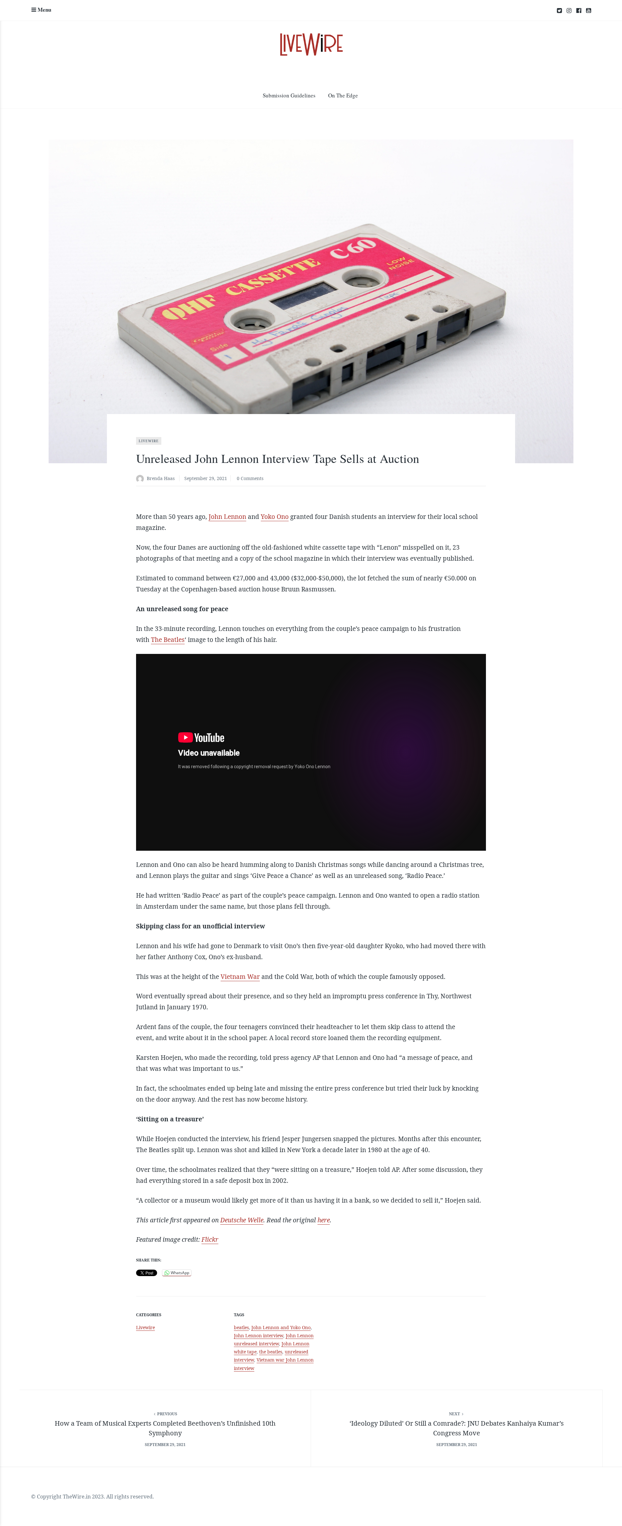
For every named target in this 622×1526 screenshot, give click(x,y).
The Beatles (168, 639)
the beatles (270, 1352)
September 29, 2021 (205, 478)
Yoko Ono (275, 516)
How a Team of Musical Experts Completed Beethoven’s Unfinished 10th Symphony (165, 1428)
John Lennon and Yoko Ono (281, 1327)
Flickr (210, 1239)
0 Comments (250, 478)
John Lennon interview (258, 1335)
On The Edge (343, 95)
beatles (241, 1327)
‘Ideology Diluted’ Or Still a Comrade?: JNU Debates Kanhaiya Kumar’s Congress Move (457, 1428)
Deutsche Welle (241, 1220)
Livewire (149, 441)
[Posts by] (141, 479)
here (323, 1220)
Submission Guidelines (289, 95)
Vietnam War (240, 976)
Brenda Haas (161, 478)
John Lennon (227, 516)
